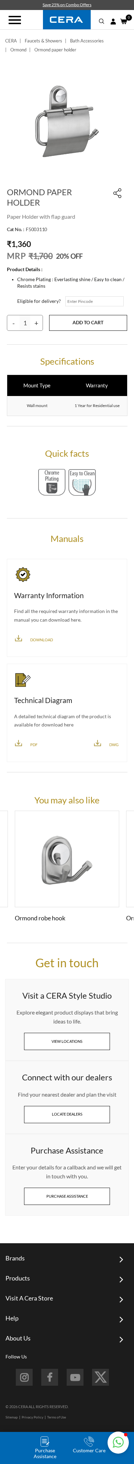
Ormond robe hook (40, 918)
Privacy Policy (32, 1417)
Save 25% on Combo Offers (67, 4)
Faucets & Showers (43, 40)
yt (75, 1377)
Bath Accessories (87, 40)
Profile (113, 22)
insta (24, 1377)
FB (49, 1377)
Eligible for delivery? (39, 301)
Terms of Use (56, 1417)
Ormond (18, 49)
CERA (11, 40)
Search (101, 21)
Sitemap (11, 1417)
